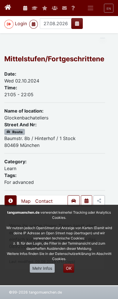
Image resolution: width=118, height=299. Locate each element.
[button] (108, 8)
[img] (77, 23)
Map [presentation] (26, 201)
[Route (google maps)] (74, 200)
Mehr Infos (42, 268)
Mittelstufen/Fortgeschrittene (54, 59)
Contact (44, 201)
